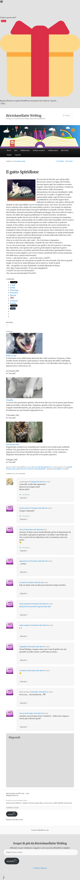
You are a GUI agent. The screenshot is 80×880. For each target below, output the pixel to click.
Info (15, 150)
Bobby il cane (11, 356)
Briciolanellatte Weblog (23, 116)
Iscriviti (10, 814)
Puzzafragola (23, 508)
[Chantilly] (24, 398)
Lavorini (22, 582)
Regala (3, 103)
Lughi (18, 469)
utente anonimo (24, 604)
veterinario (29, 469)
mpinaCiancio (24, 561)
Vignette (18, 155)
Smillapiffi (22, 646)
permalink (57, 469)
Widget (9, 155)
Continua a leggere (40, 868)
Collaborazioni (53, 150)
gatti (13, 469)
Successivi (70, 161)
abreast (22, 713)
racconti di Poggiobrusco (43, 467)
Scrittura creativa (39, 150)
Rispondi (23, 498)
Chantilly (9, 400)
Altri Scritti (64, 150)
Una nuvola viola (12, 444)
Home (9, 150)
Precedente (59, 161)
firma (21, 529)
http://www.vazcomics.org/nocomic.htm (35, 607)
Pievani (22, 469)
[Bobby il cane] (24, 353)
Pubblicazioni (25, 150)
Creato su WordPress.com (40, 830)
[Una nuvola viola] (24, 442)
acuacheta (22, 670)
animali (69, 467)
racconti (31, 467)
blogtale (9, 469)
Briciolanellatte (41, 469)
